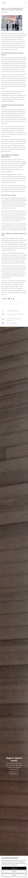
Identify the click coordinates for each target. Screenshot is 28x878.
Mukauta (14, 871)
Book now (13, 773)
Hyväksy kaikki (14, 868)
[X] (11, 299)
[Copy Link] (7, 299)
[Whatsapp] (3, 299)
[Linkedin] (14, 299)
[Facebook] (9, 299)
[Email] (5, 299)
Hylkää (14, 875)
